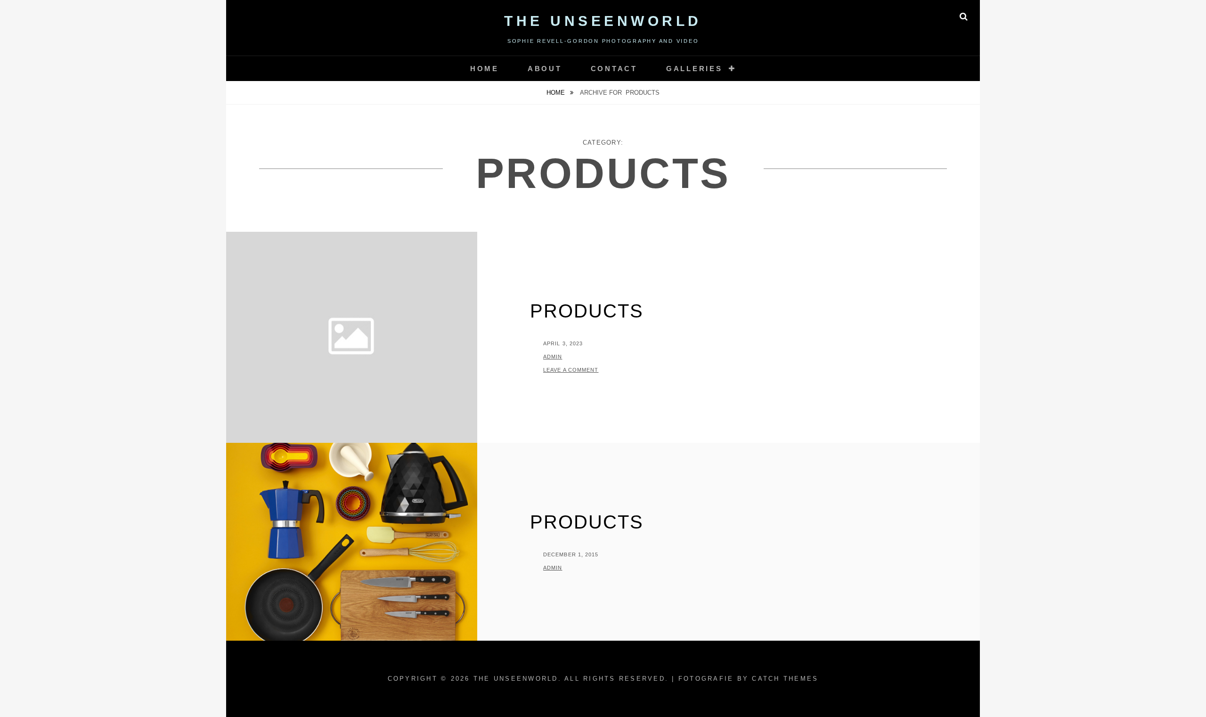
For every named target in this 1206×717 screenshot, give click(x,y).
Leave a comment (571, 370)
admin (552, 356)
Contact (614, 69)
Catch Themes (785, 678)
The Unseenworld (603, 21)
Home (484, 69)
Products (587, 311)
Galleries (694, 69)
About (545, 69)
